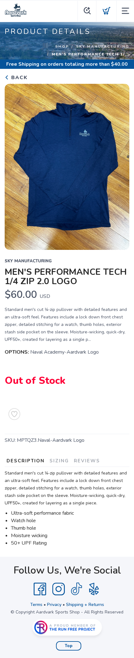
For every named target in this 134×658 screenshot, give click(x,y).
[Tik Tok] (76, 589)
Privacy (54, 605)
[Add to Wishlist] (14, 414)
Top (69, 646)
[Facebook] (40, 589)
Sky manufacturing (102, 46)
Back (18, 77)
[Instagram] (58, 589)
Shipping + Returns (85, 605)
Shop (62, 46)
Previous (14, 165)
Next (119, 165)
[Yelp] (94, 589)
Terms (36, 605)
